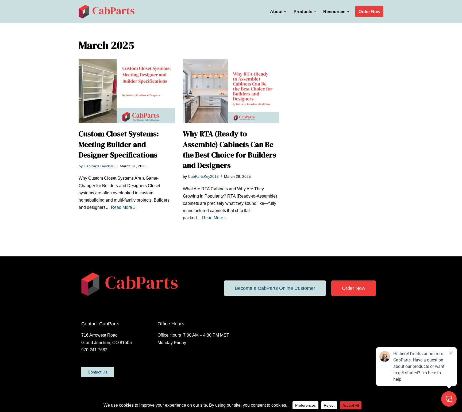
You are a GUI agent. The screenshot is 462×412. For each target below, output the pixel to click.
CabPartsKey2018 (99, 166)
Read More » (123, 207)
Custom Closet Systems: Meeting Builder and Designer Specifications (119, 144)
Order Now (369, 11)
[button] (285, 12)
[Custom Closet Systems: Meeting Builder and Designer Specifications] (127, 91)
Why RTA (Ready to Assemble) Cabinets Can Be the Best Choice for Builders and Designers (229, 149)
